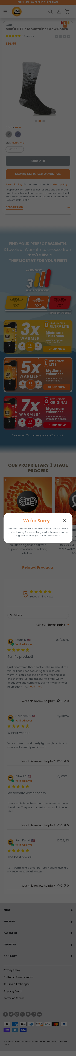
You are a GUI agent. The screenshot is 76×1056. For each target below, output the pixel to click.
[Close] (64, 520)
